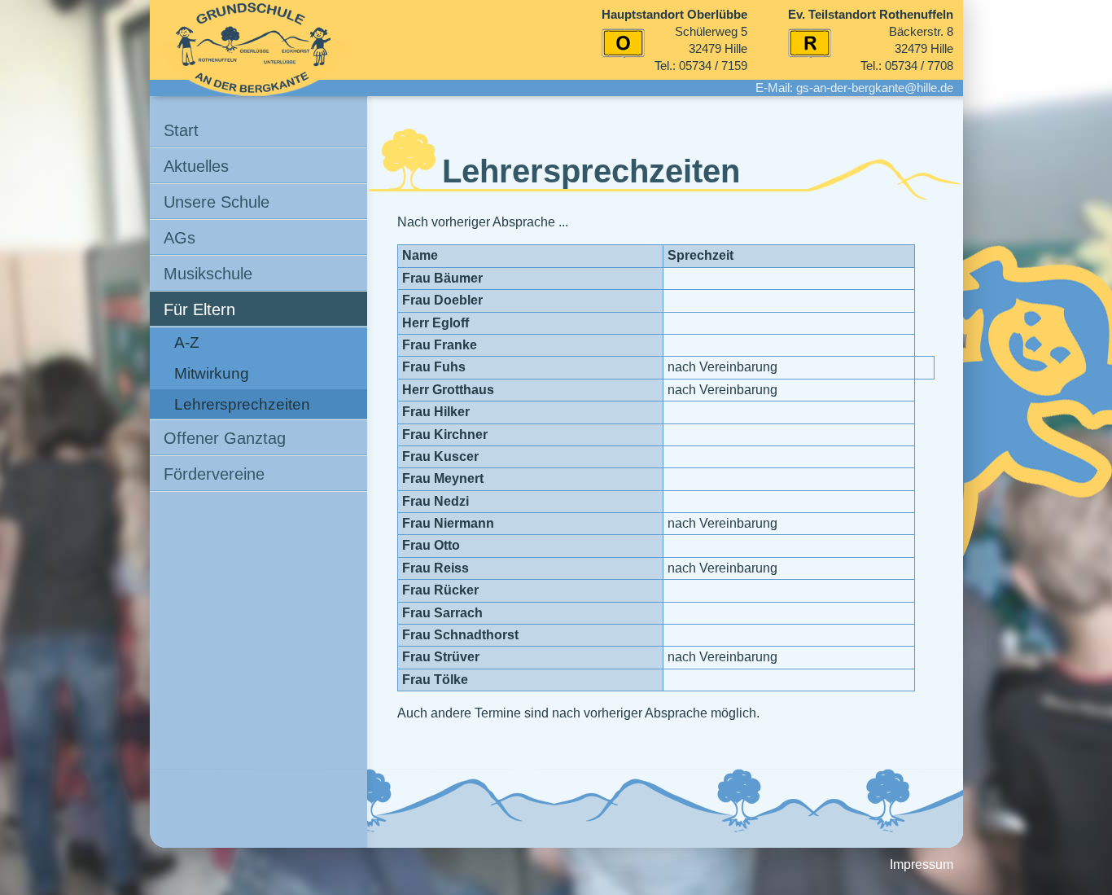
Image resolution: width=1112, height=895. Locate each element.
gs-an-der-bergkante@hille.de (874, 87)
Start (181, 130)
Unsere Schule (216, 202)
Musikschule (208, 274)
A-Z (186, 342)
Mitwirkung (211, 373)
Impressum (921, 864)
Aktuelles (196, 166)
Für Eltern (199, 309)
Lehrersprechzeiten (242, 404)
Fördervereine (214, 474)
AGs (179, 238)
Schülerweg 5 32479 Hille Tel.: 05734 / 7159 (674, 39)
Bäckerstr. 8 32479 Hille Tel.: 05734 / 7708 (870, 39)
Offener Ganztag (225, 438)
